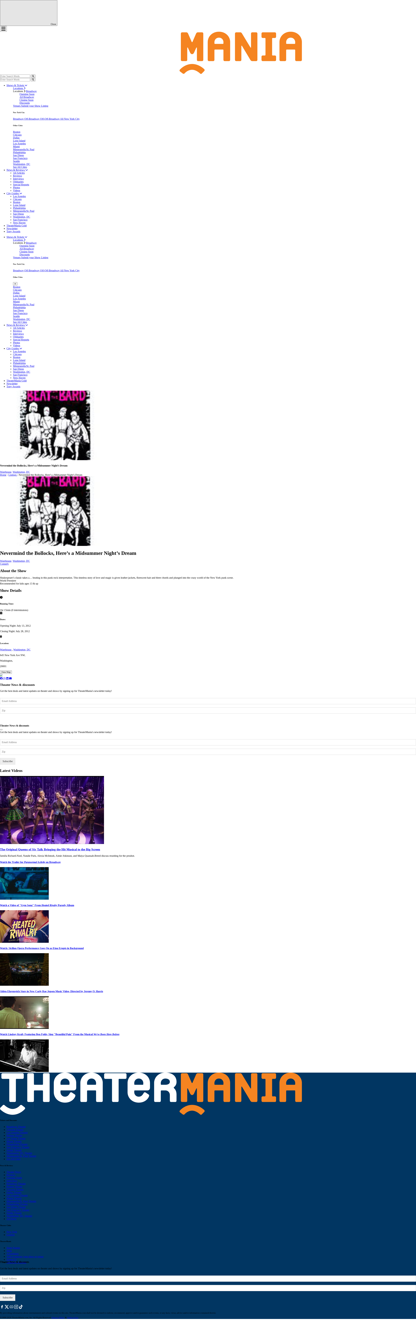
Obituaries (18, 181)
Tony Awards (13, 231)
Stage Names (13, 1247)
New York (11, 1231)
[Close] (1, 729)
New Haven (19, 222)
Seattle (16, 161)
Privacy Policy (58, 1317)
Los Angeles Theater (17, 1132)
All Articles (19, 173)
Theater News (13, 1172)
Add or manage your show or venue (25, 1256)
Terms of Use (72, 1317)
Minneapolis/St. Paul (23, 149)
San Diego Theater (16, 1207)
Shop (9, 1250)
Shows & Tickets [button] (15, 85)
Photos (16, 187)
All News (11, 1218)
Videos (16, 190)
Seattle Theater (14, 1150)
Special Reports (21, 184)
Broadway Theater (16, 1126)
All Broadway (27, 97)
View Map (6, 672)
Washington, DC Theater (19, 1153)
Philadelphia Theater (17, 1144)
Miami (16, 146)
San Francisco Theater (17, 1147)
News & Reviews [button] (15, 170)
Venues (17, 105)
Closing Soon (26, 100)
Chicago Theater (15, 1129)
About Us (11, 1259)
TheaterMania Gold (16, 225)
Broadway (31, 91)
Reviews (17, 175)
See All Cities (20, 167)
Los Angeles (19, 143)
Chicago (17, 134)
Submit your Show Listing (34, 105)
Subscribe (8, 720)
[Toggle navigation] (3, 29)
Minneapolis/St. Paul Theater (21, 1156)
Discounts (25, 103)
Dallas (16, 137)
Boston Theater (14, 1135)
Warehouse (6, 649)
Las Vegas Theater (16, 1138)
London (10, 1234)
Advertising (12, 1253)
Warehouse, (6, 472)
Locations (18, 88)
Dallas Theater (13, 1192)
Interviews (18, 178)
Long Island (19, 140)
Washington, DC (21, 164)
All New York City (70, 118)
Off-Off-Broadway (50, 118)
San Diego (18, 155)
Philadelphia (19, 152)
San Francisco (20, 158)
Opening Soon (27, 94)
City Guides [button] (13, 193)
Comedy (4, 564)
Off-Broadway (32, 118)
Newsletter (12, 228)
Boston (16, 131)
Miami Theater (14, 1141)
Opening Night (14, 1177)
